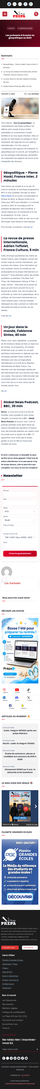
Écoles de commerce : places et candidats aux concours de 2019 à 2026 (20, 756)
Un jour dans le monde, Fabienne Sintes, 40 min (19, 80)
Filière (5, 508)
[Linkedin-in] (15, 1058)
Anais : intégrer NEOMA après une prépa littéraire (20, 732)
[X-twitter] (7, 1058)
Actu (12, 28)
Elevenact (25, 1075)
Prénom (6, 490)
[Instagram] (11, 1058)
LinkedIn (5, 700)
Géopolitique (26, 28)
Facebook (11, 708)
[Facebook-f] (3, 1058)
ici (31, 227)
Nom (5, 499)
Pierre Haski (6, 196)
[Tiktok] (22, 1058)
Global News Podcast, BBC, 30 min (17, 86)
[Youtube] (18, 1058)
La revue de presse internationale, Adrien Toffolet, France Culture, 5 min (20, 73)
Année (5, 516)
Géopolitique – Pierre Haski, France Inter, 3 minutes (20, 66)
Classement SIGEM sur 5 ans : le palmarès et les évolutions (20, 771)
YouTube (17, 692)
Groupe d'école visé (10, 534)
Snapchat (23, 708)
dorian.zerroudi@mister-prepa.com (20, 1084)
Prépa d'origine (8, 525)
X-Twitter (29, 700)
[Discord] (26, 1058)
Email (5, 542)
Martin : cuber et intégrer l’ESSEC (19, 743)
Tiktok (29, 692)
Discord (17, 700)
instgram (5, 692)
